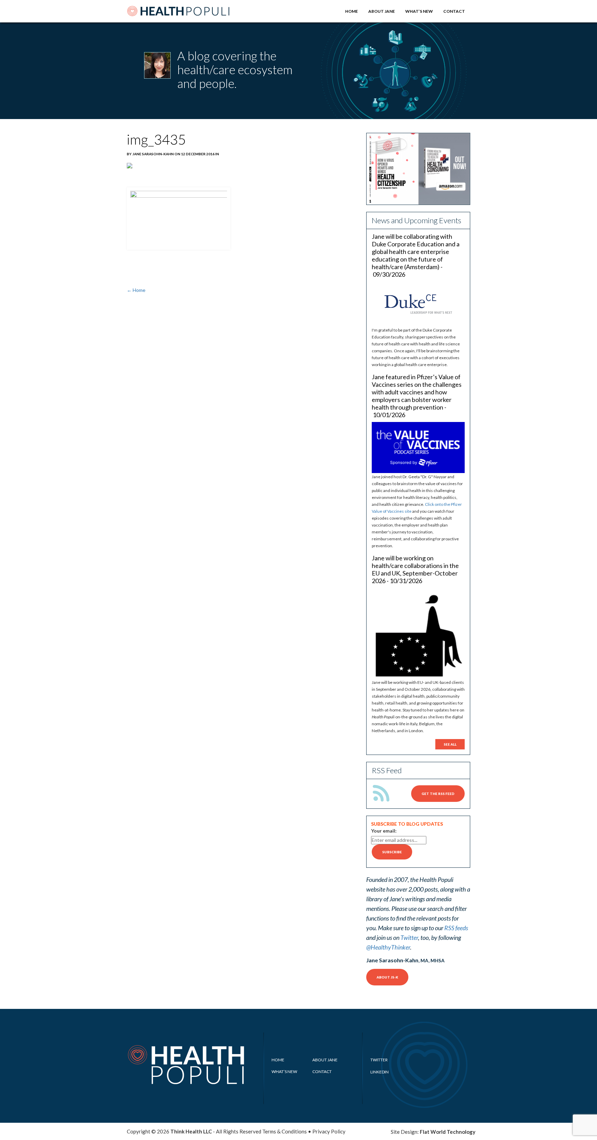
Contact (454, 11)
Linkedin (379, 1071)
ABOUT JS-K (387, 977)
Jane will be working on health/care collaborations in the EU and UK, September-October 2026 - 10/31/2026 (415, 569)
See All (450, 744)
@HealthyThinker (388, 947)
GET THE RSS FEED (437, 794)
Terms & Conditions (284, 1131)
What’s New (419, 11)
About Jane (381, 11)
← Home (136, 290)
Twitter (409, 937)
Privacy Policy (328, 1131)
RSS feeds (456, 928)
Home (351, 11)
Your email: (384, 831)
